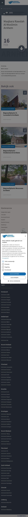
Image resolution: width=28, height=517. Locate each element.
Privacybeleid (5, 258)
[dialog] (14, 258)
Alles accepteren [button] (14, 274)
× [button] (25, 236)
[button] (14, 281)
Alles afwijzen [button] (14, 277)
